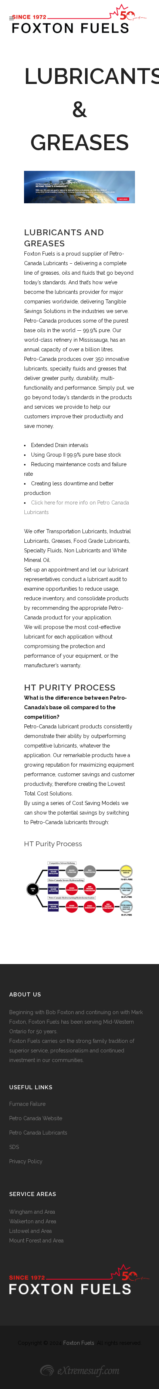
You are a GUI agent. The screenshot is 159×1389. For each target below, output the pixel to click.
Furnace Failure (27, 1104)
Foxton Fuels (78, 1343)
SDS (14, 1147)
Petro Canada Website (35, 1118)
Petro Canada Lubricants (38, 1133)
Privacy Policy (26, 1161)
